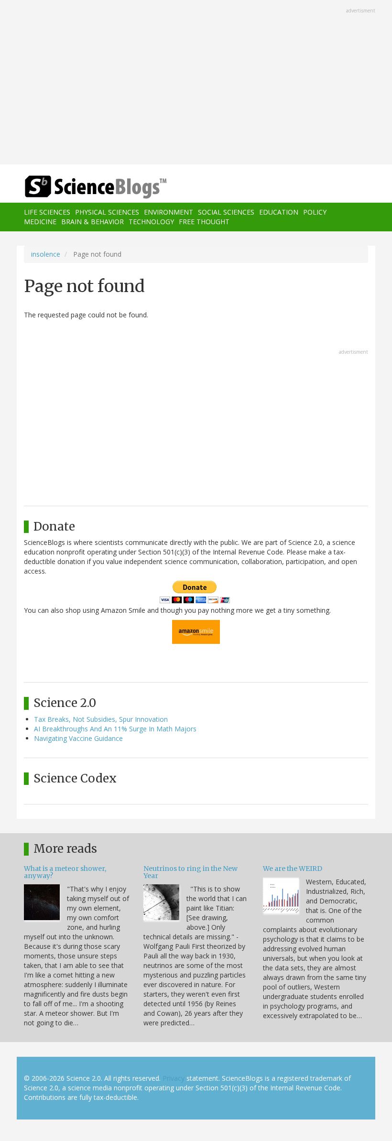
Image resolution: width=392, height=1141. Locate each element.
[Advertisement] (196, 83)
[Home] (81, 187)
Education (278, 212)
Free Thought (204, 221)
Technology (151, 221)
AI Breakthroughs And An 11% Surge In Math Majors (115, 728)
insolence (45, 254)
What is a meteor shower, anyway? (65, 872)
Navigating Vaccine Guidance (78, 738)
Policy (315, 212)
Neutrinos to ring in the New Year (190, 872)
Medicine (40, 221)
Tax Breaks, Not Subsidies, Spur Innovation (101, 719)
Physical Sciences (107, 212)
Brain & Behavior (92, 221)
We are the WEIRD (292, 868)
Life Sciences (47, 212)
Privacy (174, 1078)
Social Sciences (226, 212)
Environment (168, 212)
